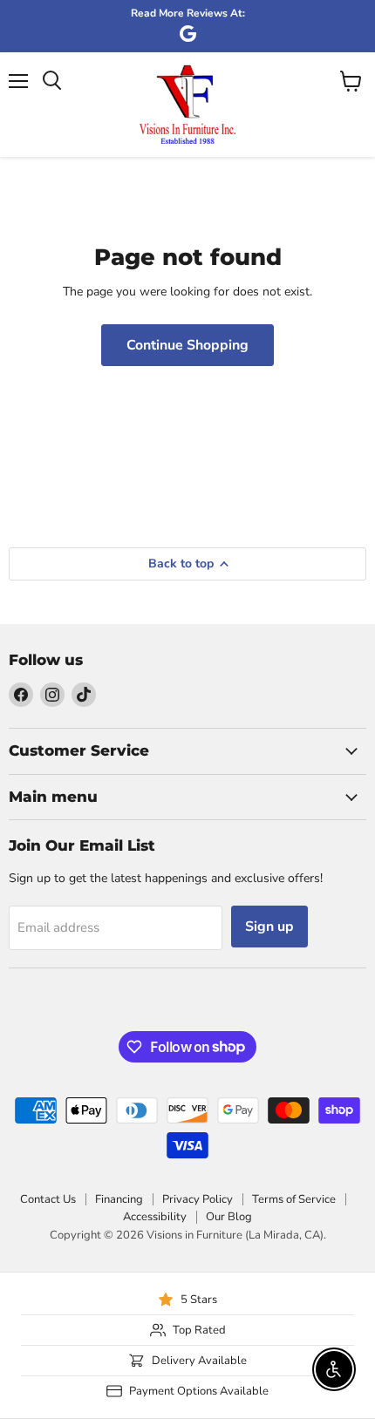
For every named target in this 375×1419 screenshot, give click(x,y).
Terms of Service (294, 1199)
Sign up (269, 926)
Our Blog (229, 1217)
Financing (119, 1199)
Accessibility (155, 1217)
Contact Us (48, 1199)
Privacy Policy (197, 1199)
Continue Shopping (187, 345)
